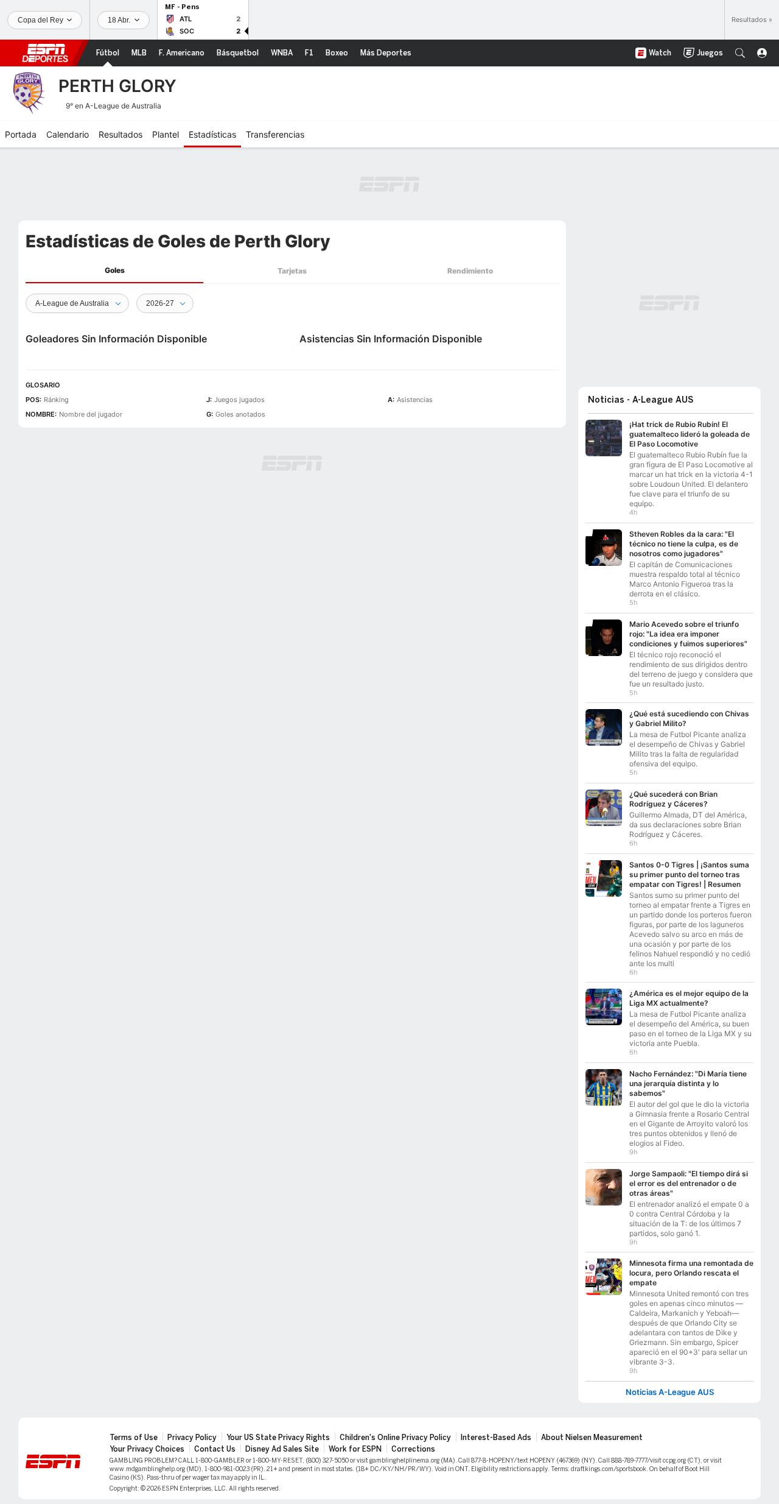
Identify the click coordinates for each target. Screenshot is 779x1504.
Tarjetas (292, 270)
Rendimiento (470, 270)
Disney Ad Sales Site (282, 1449)
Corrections (413, 1449)
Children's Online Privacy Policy (395, 1437)
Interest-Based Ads (496, 1437)
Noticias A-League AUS (670, 1392)
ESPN (45, 53)
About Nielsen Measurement (592, 1437)
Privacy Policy (192, 1437)
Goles (115, 270)
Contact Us (215, 1449)
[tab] (114, 270)
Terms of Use (134, 1437)
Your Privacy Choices (147, 1449)
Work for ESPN (355, 1449)
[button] (740, 53)
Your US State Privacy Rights (278, 1437)
